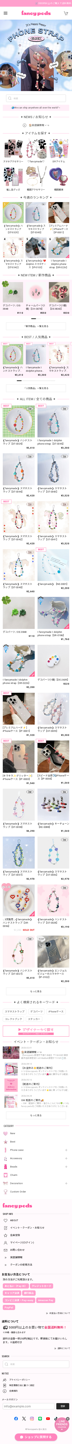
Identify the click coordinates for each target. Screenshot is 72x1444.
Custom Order (18, 1191)
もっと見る (36, 1115)
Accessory (16, 1158)
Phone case (16, 1150)
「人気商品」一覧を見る (35, 388)
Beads (13, 1166)
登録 (63, 1406)
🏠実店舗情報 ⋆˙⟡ (38, 125)
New (12, 1133)
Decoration (16, 1183)
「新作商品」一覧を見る (35, 326)
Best (12, 1141)
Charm (14, 1175)
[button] (28, 86)
